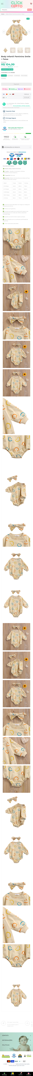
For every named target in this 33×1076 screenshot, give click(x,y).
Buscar (29, 9)
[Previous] (4, 31)
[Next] (29, 31)
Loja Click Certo (20, 1065)
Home (2, 14)
